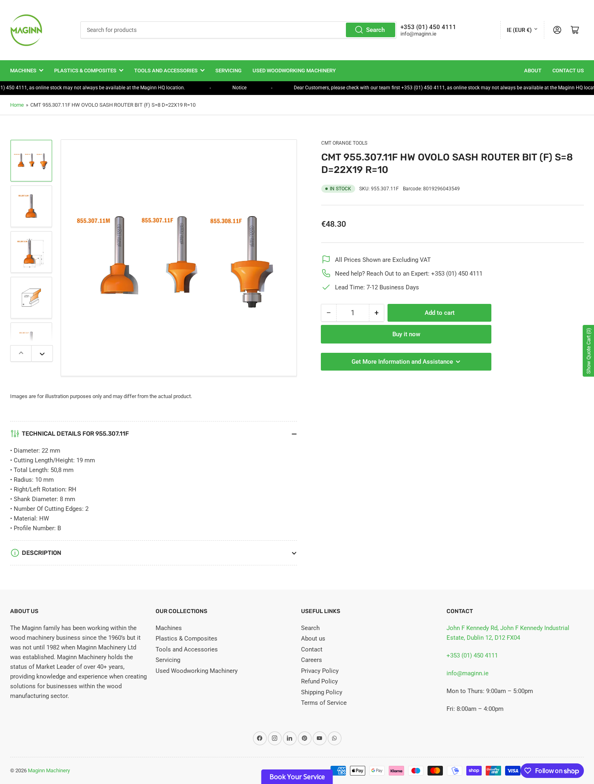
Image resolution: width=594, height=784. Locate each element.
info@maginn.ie (468, 673)
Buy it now (406, 334)
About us (313, 638)
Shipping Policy (321, 692)
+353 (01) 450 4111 (472, 655)
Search (375, 30)
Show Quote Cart (589, 351)
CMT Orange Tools (344, 143)
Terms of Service (324, 702)
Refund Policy (319, 681)
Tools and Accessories (166, 70)
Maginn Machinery (49, 770)
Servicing (228, 70)
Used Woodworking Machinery (294, 70)
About (532, 70)
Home (17, 105)
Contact (311, 649)
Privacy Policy (320, 670)
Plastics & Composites (85, 70)
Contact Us (568, 70)
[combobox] (238, 29)
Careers (311, 660)
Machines (23, 70)
